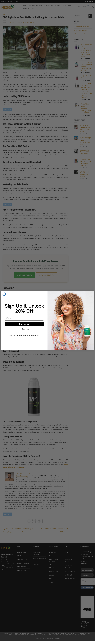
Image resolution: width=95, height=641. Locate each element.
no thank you (24, 329)
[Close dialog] (4, 294)
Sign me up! (24, 324)
